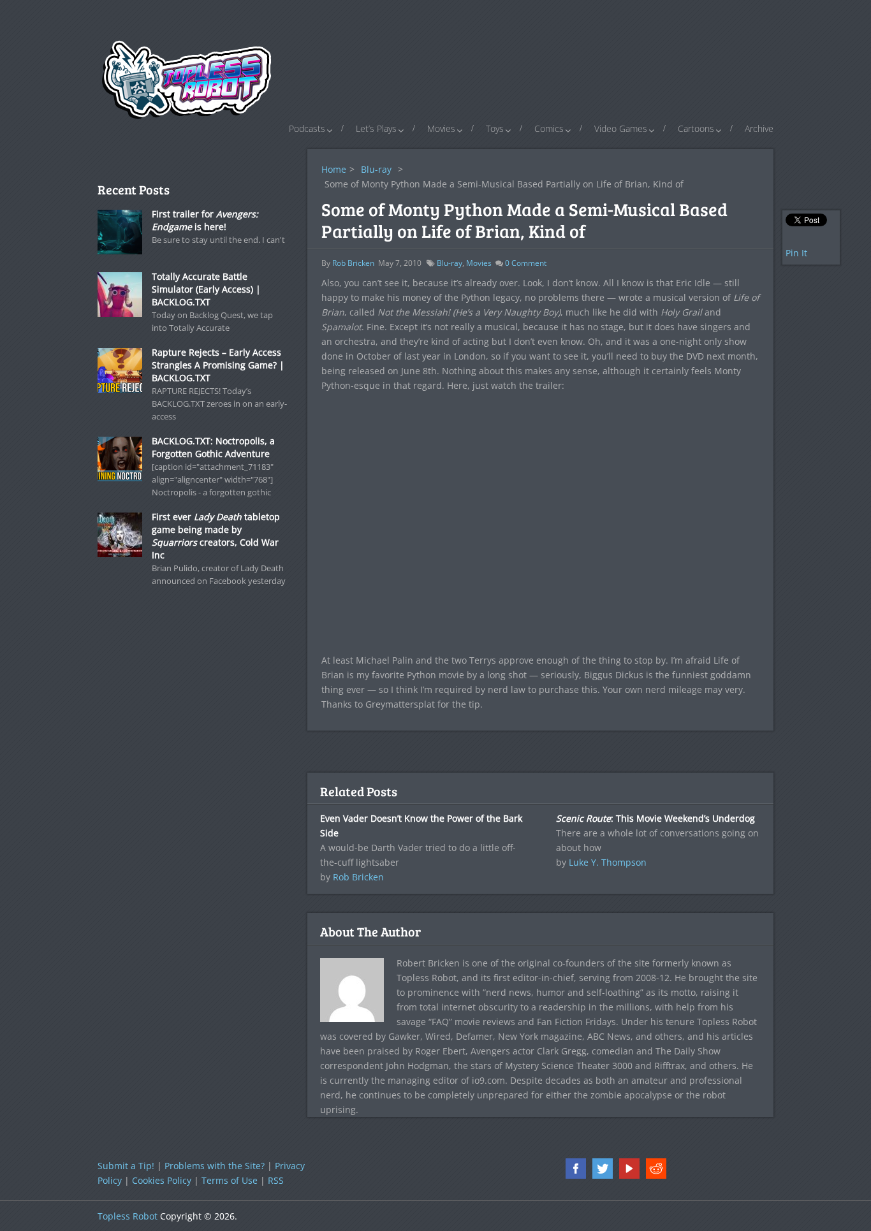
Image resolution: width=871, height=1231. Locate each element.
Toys (495, 128)
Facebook (576, 1168)
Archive (759, 128)
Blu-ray (376, 169)
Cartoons (696, 128)
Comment (525, 263)
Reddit (656, 1168)
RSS (276, 1180)
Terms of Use (229, 1180)
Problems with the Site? (215, 1166)
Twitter (602, 1168)
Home (333, 169)
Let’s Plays (376, 128)
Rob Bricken (353, 263)
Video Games (620, 128)
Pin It (796, 253)
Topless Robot (127, 1216)
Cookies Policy (161, 1180)
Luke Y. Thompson (608, 862)
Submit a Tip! (126, 1166)
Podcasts (307, 128)
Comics (549, 128)
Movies (441, 128)
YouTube (629, 1168)
